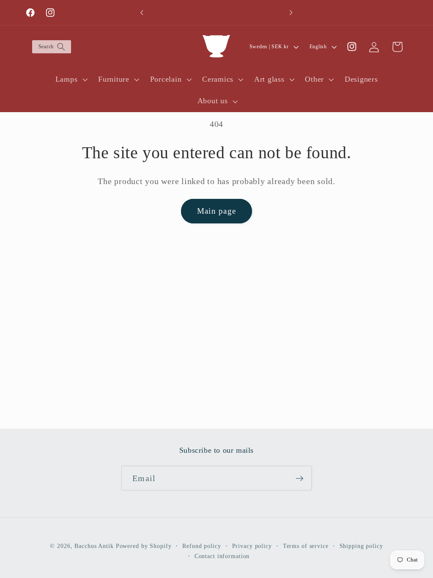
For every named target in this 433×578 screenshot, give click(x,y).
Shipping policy (361, 546)
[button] (51, 46)
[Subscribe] (299, 478)
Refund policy (201, 546)
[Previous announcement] (141, 13)
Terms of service (306, 546)
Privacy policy (252, 546)
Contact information (222, 556)
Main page (216, 210)
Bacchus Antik (93, 546)
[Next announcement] (291, 13)
